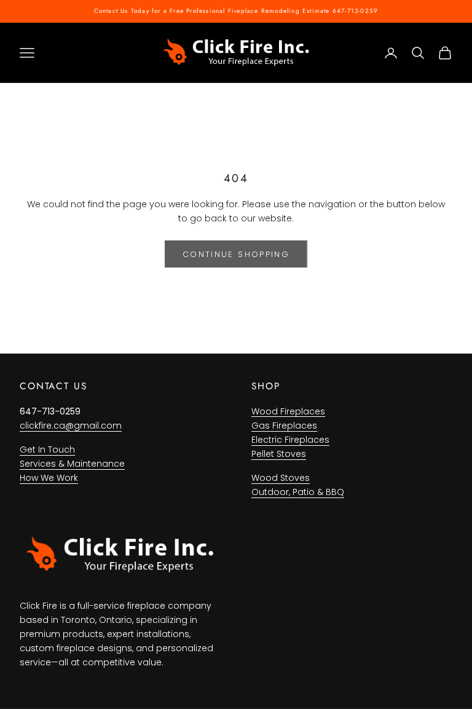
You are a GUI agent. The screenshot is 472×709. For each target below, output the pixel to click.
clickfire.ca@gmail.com (71, 425)
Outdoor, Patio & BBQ (297, 492)
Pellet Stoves (278, 454)
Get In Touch (47, 449)
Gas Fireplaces (284, 425)
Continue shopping (236, 254)
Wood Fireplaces (288, 411)
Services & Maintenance (72, 463)
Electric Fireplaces (290, 440)
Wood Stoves (280, 478)
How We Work (49, 478)
